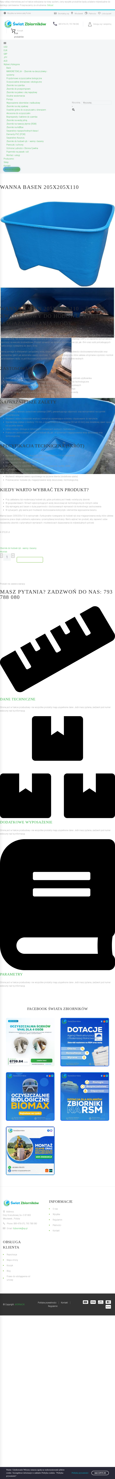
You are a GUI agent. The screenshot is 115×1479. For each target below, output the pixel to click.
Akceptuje (100, 1473)
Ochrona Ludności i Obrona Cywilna (22, 148)
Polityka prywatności (80, 1473)
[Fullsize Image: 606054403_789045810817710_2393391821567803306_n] (30, 1042)
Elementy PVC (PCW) (15, 134)
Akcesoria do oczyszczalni (18, 113)
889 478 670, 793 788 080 (25, 1223)
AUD (5, 61)
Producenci (9, 158)
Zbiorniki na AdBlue (14, 127)
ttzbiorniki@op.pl (20, 1228)
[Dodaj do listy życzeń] (3, 540)
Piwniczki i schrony (14, 144)
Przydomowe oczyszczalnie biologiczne (24, 78)
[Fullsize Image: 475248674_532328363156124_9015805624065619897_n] (84, 1042)
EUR (5, 50)
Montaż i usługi (13, 155)
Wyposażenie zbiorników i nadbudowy (23, 102)
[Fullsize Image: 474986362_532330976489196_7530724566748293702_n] (30, 1096)
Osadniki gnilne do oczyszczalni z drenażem (26, 109)
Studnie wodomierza (15, 95)
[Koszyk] (13, 30)
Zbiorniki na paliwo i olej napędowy (21, 92)
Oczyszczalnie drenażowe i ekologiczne (24, 82)
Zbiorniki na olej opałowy (17, 106)
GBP (5, 54)
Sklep (6, 162)
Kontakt (7, 165)
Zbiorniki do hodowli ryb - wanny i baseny (18, 548)
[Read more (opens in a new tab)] (61, 13)
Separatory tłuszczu (15, 137)
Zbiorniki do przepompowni (18, 89)
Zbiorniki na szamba (15, 85)
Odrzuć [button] (50, 5)
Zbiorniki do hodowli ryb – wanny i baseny (25, 141)
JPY (5, 57)
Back (8, 68)
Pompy (9, 99)
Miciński (3, 551)
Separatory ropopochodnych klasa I (22, 130)
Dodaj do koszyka (29, 560)
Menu (5, 43)
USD (5, 47)
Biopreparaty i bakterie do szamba (21, 116)
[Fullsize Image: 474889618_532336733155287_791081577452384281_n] (30, 1151)
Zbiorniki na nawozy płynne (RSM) (21, 123)
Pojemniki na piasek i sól (17, 151)
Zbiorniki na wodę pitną (16, 120)
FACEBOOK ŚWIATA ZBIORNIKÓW (57, 1009)
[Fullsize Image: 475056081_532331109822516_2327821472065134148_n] (84, 1096)
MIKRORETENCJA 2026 (11, 169)
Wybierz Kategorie (12, 64)
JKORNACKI (19, 1304)
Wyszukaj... (76, 102)
